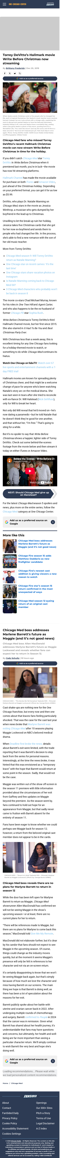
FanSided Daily (10, 1113)
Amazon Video (47, 181)
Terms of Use (43, 1118)
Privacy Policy (9, 1118)
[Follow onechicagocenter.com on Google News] (53, 522)
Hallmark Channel (13, 177)
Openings (41, 1102)
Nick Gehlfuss (46, 399)
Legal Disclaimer (45, 1123)
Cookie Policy (9, 1123)
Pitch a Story (43, 1113)
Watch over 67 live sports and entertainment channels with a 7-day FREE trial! (29, 367)
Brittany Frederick (15, 68)
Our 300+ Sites (44, 1107)
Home (5, 1083)
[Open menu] (4, 4)
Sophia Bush (36, 312)
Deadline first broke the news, (26, 743)
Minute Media (16, 1141)
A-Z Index (41, 1128)
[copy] (20, 73)
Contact (6, 1107)
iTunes (30, 181)
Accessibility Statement (15, 1128)
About (5, 1102)
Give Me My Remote (42, 933)
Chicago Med (10, 511)
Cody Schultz (12, 658)
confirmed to (36, 1017)
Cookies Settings (11, 1133)
